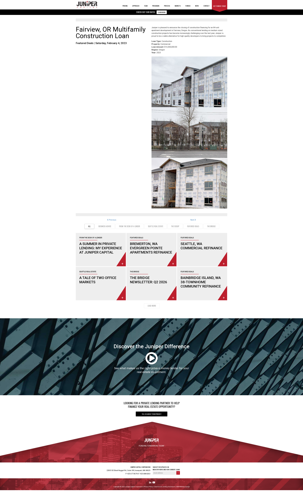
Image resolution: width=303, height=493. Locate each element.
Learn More (162, 12)
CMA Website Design (183, 487)
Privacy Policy (148, 487)
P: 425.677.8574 (132, 474)
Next (192, 220)
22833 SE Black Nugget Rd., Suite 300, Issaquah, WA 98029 (128, 470)
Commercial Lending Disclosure (164, 487)
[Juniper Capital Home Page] (87, 8)
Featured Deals (85, 43)
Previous (112, 220)
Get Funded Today (219, 6)
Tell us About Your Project (151, 414)
